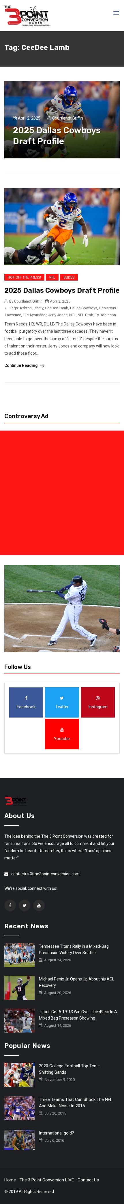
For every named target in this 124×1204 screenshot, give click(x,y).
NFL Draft (85, 315)
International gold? (56, 1133)
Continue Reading (21, 365)
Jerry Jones (57, 315)
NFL (52, 277)
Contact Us (88, 1180)
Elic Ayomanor (34, 315)
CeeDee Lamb (56, 308)
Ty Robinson (105, 315)
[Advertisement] (62, 493)
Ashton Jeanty (31, 308)
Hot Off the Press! (24, 277)
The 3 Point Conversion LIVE (47, 1180)
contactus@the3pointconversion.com (45, 874)
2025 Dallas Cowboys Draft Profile (62, 290)
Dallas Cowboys (83, 308)
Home (10, 1180)
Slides (68, 277)
